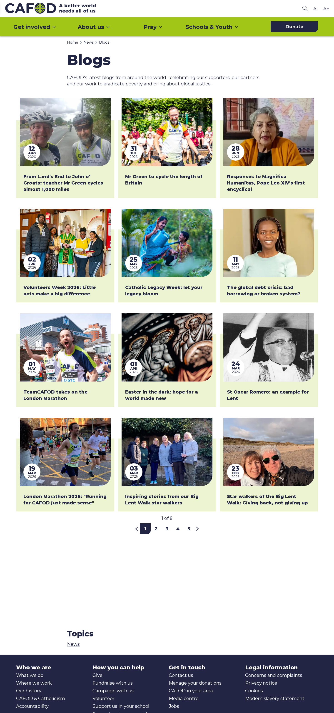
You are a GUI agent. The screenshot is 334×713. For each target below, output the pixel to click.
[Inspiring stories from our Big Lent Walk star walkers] (167, 452)
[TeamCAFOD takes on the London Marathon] (65, 347)
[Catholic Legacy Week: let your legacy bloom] (167, 243)
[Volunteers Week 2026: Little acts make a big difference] (65, 243)
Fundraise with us (112, 683)
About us (91, 27)
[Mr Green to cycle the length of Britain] (167, 132)
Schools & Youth (209, 27)
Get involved (31, 27)
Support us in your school (120, 706)
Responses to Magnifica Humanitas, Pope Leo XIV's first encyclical (266, 183)
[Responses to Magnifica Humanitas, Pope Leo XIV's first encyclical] (268, 132)
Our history (28, 690)
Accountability (32, 706)
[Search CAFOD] (305, 8)
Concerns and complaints (273, 675)
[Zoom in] (326, 8)
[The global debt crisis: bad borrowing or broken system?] (268, 243)
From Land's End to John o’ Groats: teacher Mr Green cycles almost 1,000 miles (63, 183)
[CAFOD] (59, 8)
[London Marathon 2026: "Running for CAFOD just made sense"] (65, 452)
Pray (150, 27)
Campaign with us (113, 690)
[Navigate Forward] (197, 528)
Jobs (174, 706)
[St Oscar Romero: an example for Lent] (268, 347)
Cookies (254, 690)
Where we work (34, 683)
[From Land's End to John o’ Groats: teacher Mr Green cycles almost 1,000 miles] (65, 132)
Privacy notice (261, 683)
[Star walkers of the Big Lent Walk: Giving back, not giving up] (268, 452)
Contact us (181, 675)
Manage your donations (195, 683)
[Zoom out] (315, 8)
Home (72, 42)
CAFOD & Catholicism (40, 698)
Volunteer (103, 698)
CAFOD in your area (191, 690)
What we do (29, 675)
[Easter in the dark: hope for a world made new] (167, 347)
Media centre (184, 698)
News (89, 42)
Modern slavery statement (274, 698)
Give (97, 675)
